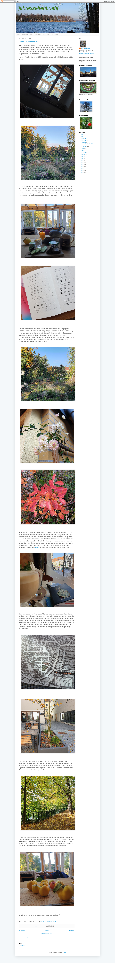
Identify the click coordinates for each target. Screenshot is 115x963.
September (84, 146)
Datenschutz (55, 34)
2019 (82, 160)
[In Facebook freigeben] (52, 926)
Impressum (46, 34)
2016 (82, 166)
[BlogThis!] (49, 926)
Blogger (64, 952)
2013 (82, 172)
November (84, 140)
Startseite (47, 930)
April (83, 148)
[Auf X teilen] (50, 926)
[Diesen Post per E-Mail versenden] (47, 926)
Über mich (38, 34)
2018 (82, 162)
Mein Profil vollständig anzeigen (86, 53)
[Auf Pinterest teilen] (53, 926)
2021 (82, 156)
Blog (18, 34)
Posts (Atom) (27, 937)
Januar (84, 154)
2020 (82, 158)
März (83, 150)
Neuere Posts (22, 930)
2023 (82, 134)
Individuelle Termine (27, 34)
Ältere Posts (71, 930)
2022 (82, 136)
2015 (82, 168)
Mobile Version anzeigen (46, 933)
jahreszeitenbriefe (38, 8)
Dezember (84, 138)
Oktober (84, 142)
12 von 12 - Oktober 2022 (29, 42)
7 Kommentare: (41, 925)
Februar (84, 152)
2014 (82, 170)
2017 (82, 164)
